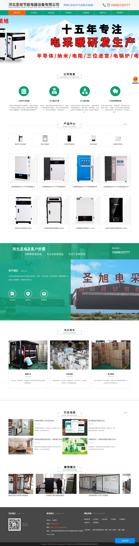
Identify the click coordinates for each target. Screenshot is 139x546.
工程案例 (85, 13)
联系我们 (120, 13)
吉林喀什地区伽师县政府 (19, 495)
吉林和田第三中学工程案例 (62, 495)
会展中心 (103, 13)
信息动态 (51, 13)
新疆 (123, 530)
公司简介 (34, 13)
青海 (106, 530)
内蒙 (119, 530)
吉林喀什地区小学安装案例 (105, 495)
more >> (126, 124)
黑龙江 (115, 530)
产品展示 (68, 13)
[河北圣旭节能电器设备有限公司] (33, 5)
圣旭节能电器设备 (98, 530)
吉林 (110, 530)
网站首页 (17, 13)
